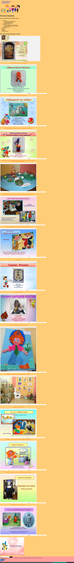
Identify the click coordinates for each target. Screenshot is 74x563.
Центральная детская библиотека (9, 21)
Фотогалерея (4, 27)
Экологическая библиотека (8, 22)
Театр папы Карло (7, 26)
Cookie (7, 562)
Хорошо (54, 562)
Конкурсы (3, 29)
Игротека (3, 30)
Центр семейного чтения (8, 23)
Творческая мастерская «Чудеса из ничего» (11, 25)
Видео (3, 28)
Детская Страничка (7, 15)
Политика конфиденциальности (61, 562)
